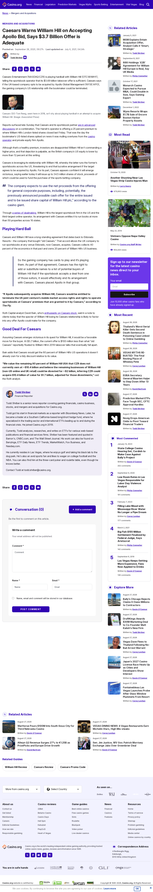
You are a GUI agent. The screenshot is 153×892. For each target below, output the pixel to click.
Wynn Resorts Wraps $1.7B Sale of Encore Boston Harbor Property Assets (135, 116)
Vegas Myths (85, 4)
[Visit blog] (50, 855)
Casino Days (43, 817)
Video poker (77, 829)
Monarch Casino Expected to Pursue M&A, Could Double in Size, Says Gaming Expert (135, 91)
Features (108, 817)
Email (55, 580)
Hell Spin (42, 821)
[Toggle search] (148, 4)
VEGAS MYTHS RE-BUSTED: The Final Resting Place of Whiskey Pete (134, 357)
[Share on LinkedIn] (26, 69)
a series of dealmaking (24, 212)
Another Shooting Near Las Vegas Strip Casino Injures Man (129, 179)
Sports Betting (101, 4)
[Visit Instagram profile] (44, 855)
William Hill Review (16, 767)
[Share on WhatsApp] (20, 69)
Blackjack (76, 825)
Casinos (108, 813)
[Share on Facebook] (14, 69)
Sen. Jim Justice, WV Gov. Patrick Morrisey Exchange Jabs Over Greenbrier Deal (118, 744)
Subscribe (129, 294)
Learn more (110, 888)
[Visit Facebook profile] (33, 855)
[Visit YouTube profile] (38, 855)
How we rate (7, 829)
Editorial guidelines (136, 829)
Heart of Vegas (44, 833)
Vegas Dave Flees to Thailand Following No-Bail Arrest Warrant (136, 644)
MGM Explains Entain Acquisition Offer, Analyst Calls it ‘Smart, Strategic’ (136, 44)
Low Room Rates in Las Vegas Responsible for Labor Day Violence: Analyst (131, 482)
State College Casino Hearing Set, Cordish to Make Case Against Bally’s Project (132, 453)
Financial (38, 4)
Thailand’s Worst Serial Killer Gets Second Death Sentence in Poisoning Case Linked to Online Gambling (136, 332)
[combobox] (21, 789)
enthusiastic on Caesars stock (60, 312)
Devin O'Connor (134, 462)
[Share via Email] (38, 69)
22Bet (40, 809)
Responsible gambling (12, 833)
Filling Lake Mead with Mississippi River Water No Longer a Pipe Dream (132, 509)
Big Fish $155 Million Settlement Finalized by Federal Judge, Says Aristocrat (132, 536)
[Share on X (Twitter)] (32, 69)
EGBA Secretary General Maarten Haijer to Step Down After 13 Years (136, 380)
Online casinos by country (139, 837)
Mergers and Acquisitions (23, 13)
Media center (134, 833)
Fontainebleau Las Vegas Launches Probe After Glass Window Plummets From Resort (136, 692)
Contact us (7, 809)
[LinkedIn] (90, 394)
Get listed (6, 813)
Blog (141, 4)
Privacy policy (134, 817)
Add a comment (82, 509)
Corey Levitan (138, 366)
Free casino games (80, 813)
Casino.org (127, 883)
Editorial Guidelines (10, 825)
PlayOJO (42, 829)
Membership (8, 817)
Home (130, 809)
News (29, 4)
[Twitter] (84, 394)
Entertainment (117, 4)
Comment (18, 546)
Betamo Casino (44, 813)
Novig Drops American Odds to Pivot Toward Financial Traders (136, 421)
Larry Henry (125, 186)
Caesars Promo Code (72, 767)
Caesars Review (43, 767)
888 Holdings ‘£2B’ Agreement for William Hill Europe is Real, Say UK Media (136, 67)
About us (7, 804)
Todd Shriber (16, 58)
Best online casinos (80, 809)
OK (137, 889)
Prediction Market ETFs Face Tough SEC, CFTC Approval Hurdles (136, 401)
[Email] (96, 394)
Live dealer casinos (80, 833)
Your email (115, 280)
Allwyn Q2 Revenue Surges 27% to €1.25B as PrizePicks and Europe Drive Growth (43, 744)
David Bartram (139, 389)
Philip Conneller (140, 76)
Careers (5, 821)
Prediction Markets (67, 4)
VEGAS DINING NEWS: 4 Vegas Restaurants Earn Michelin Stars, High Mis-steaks (121, 727)
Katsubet (42, 825)
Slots (74, 817)
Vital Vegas (131, 4)
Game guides (79, 804)
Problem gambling (136, 825)
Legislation (50, 4)
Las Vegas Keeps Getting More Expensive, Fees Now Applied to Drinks (132, 563)
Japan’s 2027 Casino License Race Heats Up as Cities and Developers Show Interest (136, 667)
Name (16, 580)
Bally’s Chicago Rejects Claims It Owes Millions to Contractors (136, 602)
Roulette (75, 821)
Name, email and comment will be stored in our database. (45, 598)
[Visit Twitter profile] (27, 855)
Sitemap (131, 821)
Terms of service (135, 813)
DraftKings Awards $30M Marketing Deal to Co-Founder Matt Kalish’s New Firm (135, 623)
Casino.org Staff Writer (130, 244)
